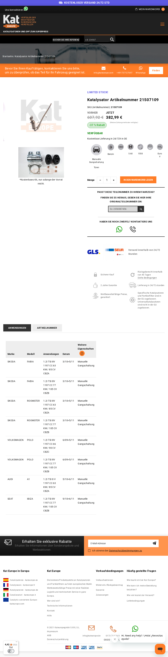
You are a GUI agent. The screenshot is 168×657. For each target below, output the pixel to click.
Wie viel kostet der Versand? (141, 595)
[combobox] (96, 40)
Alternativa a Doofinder (84, 40)
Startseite (7, 56)
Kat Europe (54, 571)
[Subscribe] (155, 543)
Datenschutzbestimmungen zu (125, 550)
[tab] (17, 327)
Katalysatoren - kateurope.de (24, 590)
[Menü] (17, 642)
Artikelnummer (47, 328)
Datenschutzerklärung (58, 639)
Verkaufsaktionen (104, 580)
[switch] (11, 651)
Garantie (100, 590)
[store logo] (11, 21)
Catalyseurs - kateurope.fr (22, 585)
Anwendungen (17, 328)
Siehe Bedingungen (147, 277)
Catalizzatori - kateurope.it (23, 595)
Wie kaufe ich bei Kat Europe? (141, 580)
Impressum (52, 631)
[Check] (141, 209)
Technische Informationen (59, 606)
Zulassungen (102, 595)
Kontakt (51, 611)
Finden (156, 70)
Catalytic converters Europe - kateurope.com (24, 602)
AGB (49, 635)
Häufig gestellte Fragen (141, 571)
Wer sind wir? (53, 601)
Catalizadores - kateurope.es (24, 580)
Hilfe (49, 616)
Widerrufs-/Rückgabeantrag (109, 585)
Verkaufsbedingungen (110, 571)
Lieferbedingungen (136, 601)
